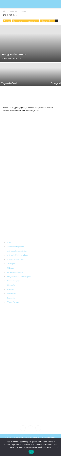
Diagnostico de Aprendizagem (19, 276)
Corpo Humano (19, 21)
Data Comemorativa (15, 272)
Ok (31, 452)
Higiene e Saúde (47, 21)
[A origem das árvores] (30, 43)
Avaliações (11, 263)
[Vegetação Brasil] (24, 74)
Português (11, 298)
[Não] (57, 447)
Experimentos (33, 21)
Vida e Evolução (13, 302)
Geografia (11, 285)
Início (5, 11)
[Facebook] (23, 428)
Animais (7, 21)
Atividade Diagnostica (16, 246)
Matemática (11, 293)
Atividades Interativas (15, 259)
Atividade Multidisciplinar (17, 255)
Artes (9, 242)
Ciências (13, 11)
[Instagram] (30, 428)
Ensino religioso (13, 281)
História (10, 289)
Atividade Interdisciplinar (17, 251)
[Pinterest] (38, 428)
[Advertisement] (30, 194)
